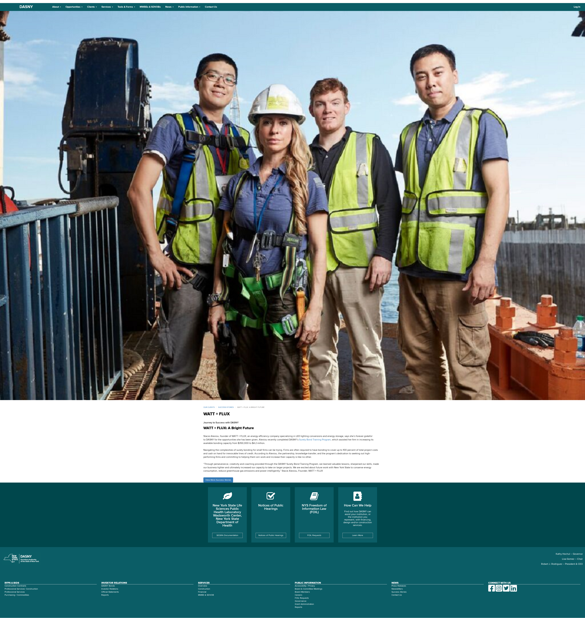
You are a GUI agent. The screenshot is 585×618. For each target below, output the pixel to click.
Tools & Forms (126, 7)
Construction (204, 589)
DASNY (26, 7)
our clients (209, 407)
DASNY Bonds (108, 586)
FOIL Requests (314, 535)
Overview (202, 586)
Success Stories (399, 592)
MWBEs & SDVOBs (150, 7)
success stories (226, 407)
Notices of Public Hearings (270, 535)
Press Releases (399, 586)
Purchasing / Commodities (17, 595)
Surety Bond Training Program (315, 440)
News (168, 7)
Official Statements (110, 592)
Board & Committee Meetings (308, 589)
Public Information (188, 7)
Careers (298, 595)
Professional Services (15, 592)
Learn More (357, 535)
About (55, 7)
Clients (91, 7)
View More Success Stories (218, 480)
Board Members (302, 592)
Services (106, 7)
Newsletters (397, 589)
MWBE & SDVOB (206, 595)
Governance (300, 601)
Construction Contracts (15, 586)
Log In (577, 7)
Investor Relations (109, 589)
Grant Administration (304, 604)
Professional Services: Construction (21, 589)
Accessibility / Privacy (305, 586)
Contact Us (211, 7)
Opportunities (73, 7)
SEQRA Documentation (227, 535)
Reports (105, 595)
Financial (202, 592)
